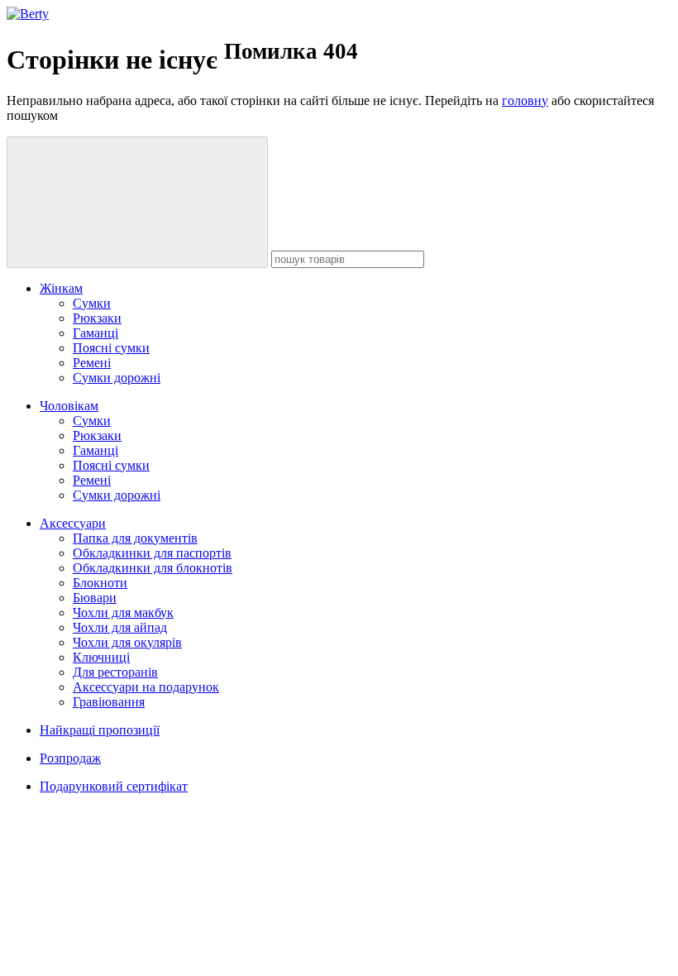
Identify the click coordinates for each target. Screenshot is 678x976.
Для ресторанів (115, 672)
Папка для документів (135, 538)
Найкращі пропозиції (100, 730)
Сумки (92, 303)
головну (525, 100)
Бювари (95, 598)
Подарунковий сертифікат (114, 786)
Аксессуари (73, 523)
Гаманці (95, 333)
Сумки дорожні (116, 378)
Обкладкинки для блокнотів (152, 568)
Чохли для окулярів (127, 642)
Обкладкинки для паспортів (152, 553)
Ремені (92, 363)
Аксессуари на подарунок (146, 687)
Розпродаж (70, 758)
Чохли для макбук (123, 612)
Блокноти (100, 583)
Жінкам (61, 288)
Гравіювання (109, 702)
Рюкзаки (97, 318)
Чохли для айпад (120, 627)
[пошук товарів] (137, 202)
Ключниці (101, 657)
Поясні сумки (111, 348)
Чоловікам (69, 406)
